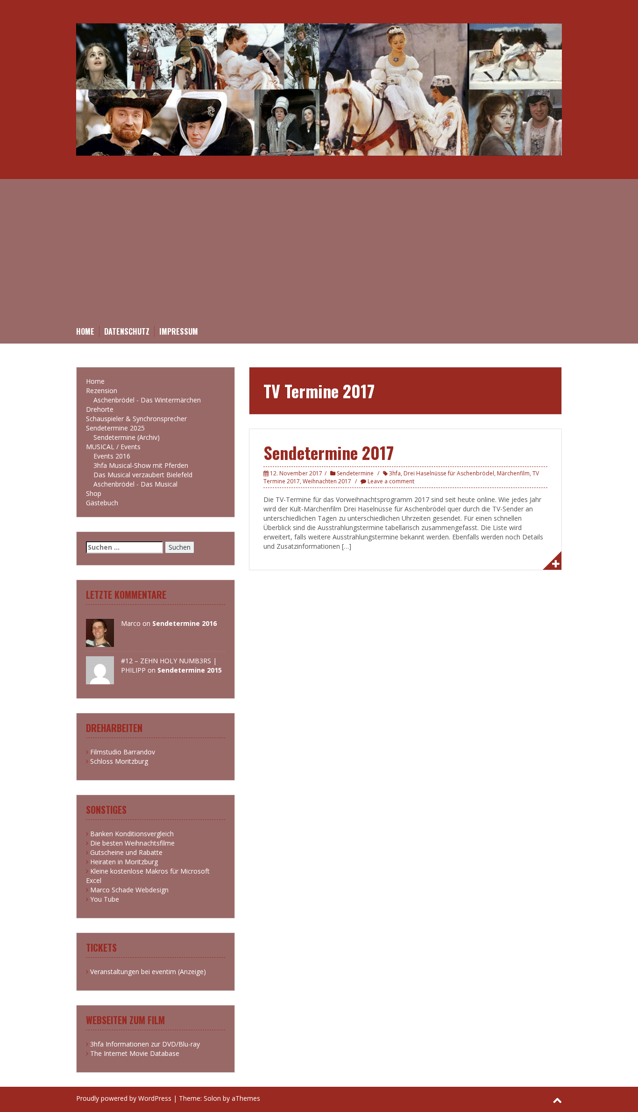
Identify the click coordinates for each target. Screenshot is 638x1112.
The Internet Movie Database (134, 1053)
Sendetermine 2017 (328, 452)
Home (85, 331)
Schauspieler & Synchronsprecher (136, 418)
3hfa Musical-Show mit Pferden (140, 465)
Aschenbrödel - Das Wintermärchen (147, 399)
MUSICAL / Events (113, 446)
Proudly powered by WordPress (123, 1098)
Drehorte (99, 409)
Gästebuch (102, 502)
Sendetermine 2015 (189, 670)
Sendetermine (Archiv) (126, 437)
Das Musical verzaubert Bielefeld (142, 474)
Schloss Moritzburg (119, 761)
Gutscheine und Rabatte (126, 852)
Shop (93, 493)
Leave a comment (391, 481)
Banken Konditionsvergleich (132, 833)
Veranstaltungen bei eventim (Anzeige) (148, 971)
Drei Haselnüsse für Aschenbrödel (449, 473)
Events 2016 (111, 456)
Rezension (101, 390)
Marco (131, 623)
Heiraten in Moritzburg (124, 861)
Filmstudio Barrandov (122, 751)
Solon (212, 1098)
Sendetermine (355, 473)
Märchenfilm (513, 473)
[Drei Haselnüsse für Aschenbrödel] (319, 88)
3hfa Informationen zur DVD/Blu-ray (145, 1044)
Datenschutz (126, 331)
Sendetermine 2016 (184, 623)
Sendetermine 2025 (115, 427)
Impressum (178, 331)
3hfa (395, 473)
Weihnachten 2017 (327, 481)
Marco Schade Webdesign (129, 889)
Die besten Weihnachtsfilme (132, 843)
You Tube (104, 899)
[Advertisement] (319, 256)
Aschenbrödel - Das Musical (135, 484)
